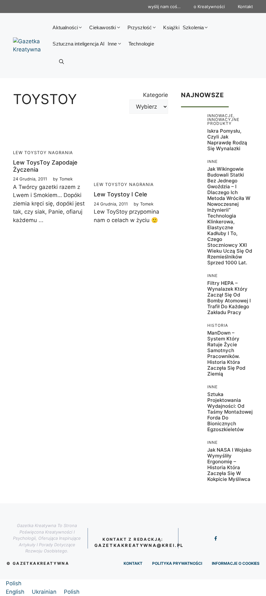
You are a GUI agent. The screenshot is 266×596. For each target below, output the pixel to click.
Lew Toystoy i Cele (120, 194)
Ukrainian (45, 592)
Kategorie (155, 95)
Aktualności (65, 27)
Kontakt (245, 6)
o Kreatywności (209, 6)
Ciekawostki (102, 27)
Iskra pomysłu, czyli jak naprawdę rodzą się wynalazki (227, 140)
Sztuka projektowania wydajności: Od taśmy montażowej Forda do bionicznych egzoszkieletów (230, 411)
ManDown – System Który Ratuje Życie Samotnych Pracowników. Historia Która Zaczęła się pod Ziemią (226, 353)
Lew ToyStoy (30, 152)
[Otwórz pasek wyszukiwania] (61, 62)
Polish (13, 583)
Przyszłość (139, 27)
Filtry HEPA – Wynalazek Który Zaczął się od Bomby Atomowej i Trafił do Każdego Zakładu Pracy (229, 297)
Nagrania (60, 152)
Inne (112, 43)
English (16, 592)
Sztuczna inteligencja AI (78, 43)
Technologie (141, 43)
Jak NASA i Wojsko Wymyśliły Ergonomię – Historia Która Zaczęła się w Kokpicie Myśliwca (229, 464)
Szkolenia (193, 27)
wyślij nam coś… (164, 6)
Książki (171, 27)
